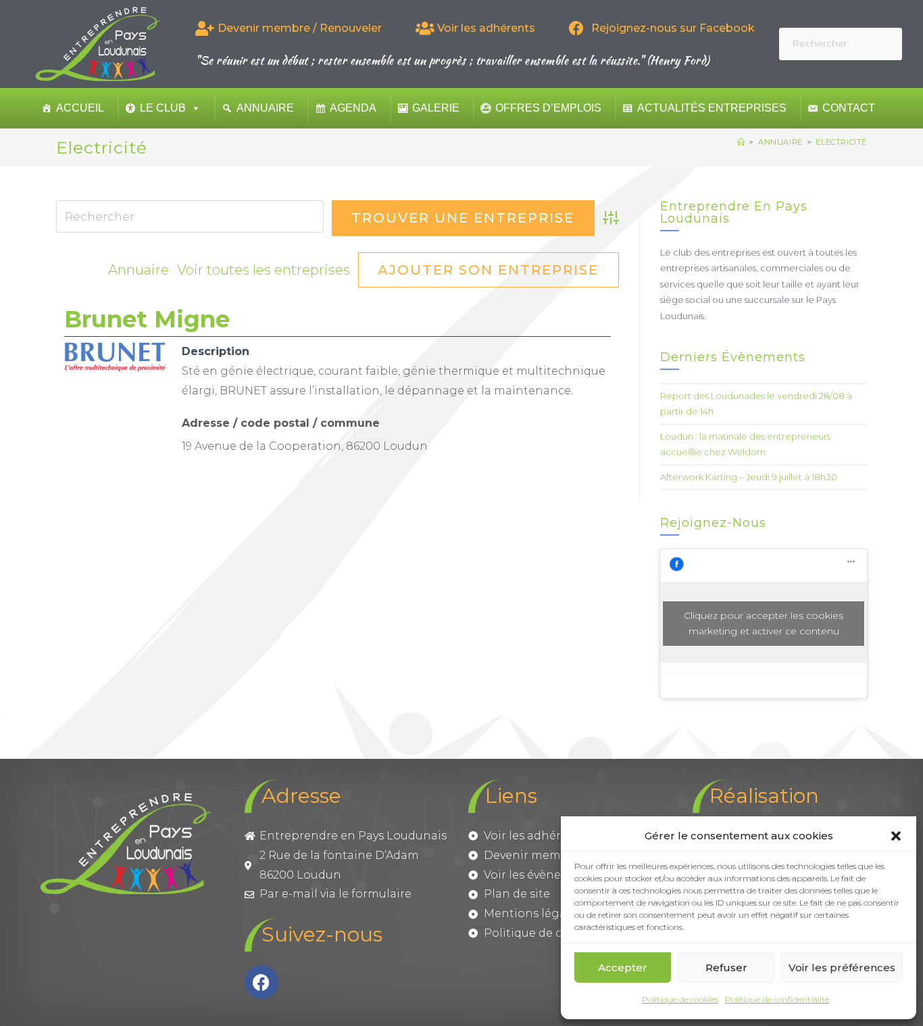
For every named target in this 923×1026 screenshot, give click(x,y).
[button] (896, 836)
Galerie (435, 108)
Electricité (841, 142)
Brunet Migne (147, 319)
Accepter (622, 967)
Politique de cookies (680, 999)
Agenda (353, 108)
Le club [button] (163, 108)
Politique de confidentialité (777, 999)
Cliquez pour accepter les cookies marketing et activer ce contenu (763, 623)
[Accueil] (741, 142)
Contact (848, 108)
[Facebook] (261, 982)
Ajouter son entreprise (488, 270)
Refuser (726, 967)
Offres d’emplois (548, 108)
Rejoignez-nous (713, 522)
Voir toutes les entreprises (263, 270)
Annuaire (265, 108)
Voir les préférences (842, 967)
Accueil (80, 108)
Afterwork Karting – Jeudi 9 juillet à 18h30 (748, 476)
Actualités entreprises (712, 108)
